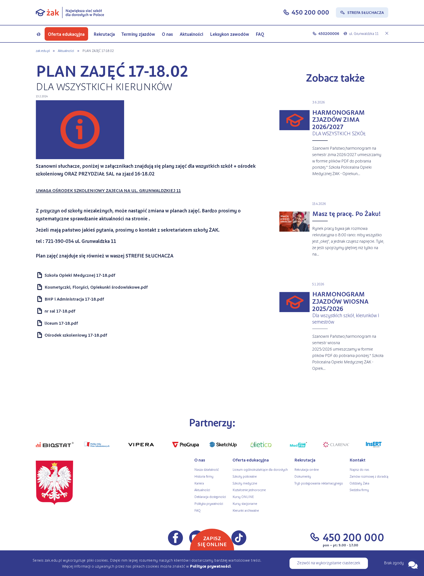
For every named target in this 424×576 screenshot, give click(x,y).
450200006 (328, 33)
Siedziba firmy (359, 490)
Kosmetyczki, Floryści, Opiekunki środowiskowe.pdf (96, 287)
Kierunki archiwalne (246, 510)
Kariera (199, 483)
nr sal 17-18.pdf (60, 310)
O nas (167, 34)
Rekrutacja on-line (306, 469)
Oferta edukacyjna (66, 34)
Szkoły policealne (245, 476)
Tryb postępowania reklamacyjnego (318, 483)
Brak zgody (394, 562)
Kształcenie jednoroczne (249, 490)
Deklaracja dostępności (210, 496)
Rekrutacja (104, 34)
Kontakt (357, 459)
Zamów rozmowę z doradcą (369, 476)
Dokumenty (302, 476)
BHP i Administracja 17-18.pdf (74, 298)
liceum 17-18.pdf (61, 323)
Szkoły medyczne (245, 483)
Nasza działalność (206, 469)
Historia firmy (203, 476)
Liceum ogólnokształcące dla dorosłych (260, 469)
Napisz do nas (359, 469)
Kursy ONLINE (243, 496)
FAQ (260, 34)
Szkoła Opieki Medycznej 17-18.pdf (80, 275)
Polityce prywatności (210, 566)
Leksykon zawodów (229, 34)
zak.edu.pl (43, 50)
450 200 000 (310, 12)
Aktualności (191, 34)
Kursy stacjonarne (245, 503)
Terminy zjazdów (138, 34)
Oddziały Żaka (359, 483)
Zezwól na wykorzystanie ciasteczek (328, 562)
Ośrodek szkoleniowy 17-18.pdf (76, 335)
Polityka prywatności (208, 503)
